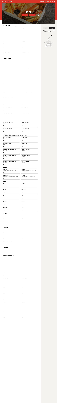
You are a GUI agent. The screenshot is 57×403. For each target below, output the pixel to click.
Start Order (32, 14)
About (54, 1)
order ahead (5, 1)
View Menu (25, 14)
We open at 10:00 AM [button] (9, 1)
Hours (52, 1)
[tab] (46, 28)
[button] (11, 30)
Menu (50, 1)
